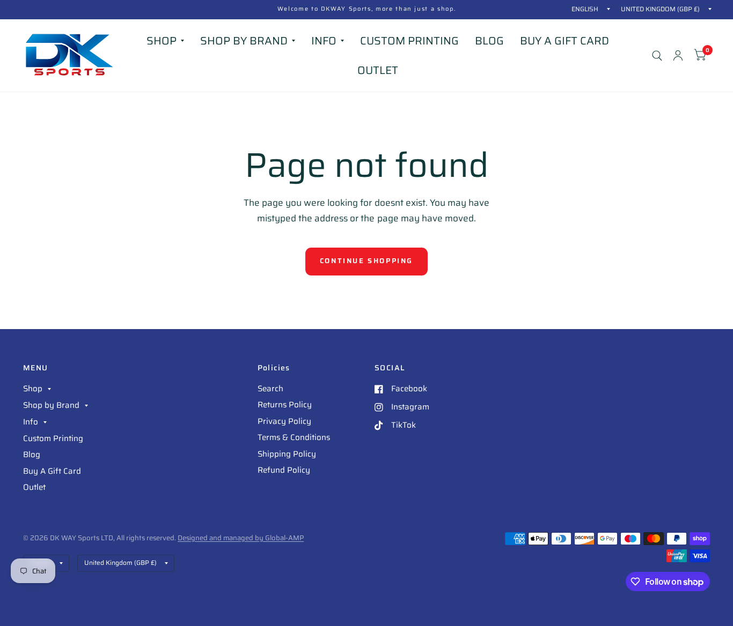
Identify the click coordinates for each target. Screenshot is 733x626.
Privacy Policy (284, 421)
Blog (489, 40)
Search (270, 388)
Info (323, 40)
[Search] (657, 55)
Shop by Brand (244, 40)
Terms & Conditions (294, 437)
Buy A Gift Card (564, 40)
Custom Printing (409, 40)
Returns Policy (285, 404)
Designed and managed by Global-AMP (241, 537)
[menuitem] (165, 40)
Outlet (377, 70)
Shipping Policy (287, 454)
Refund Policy (284, 470)
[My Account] (678, 55)
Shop (161, 40)
